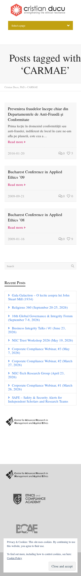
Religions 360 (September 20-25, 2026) (40, 307)
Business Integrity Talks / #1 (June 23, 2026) (37, 330)
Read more (15, 141)
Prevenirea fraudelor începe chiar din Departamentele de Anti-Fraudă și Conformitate (38, 114)
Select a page (18, 25)
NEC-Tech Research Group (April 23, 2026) (36, 375)
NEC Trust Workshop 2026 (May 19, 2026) (42, 340)
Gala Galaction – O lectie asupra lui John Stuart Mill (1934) (39, 297)
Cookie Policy (14, 558)
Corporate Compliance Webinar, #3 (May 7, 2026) (39, 350)
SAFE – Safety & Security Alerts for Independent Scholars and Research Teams (38, 399)
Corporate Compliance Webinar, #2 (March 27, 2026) (40, 363)
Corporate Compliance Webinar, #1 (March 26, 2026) (40, 387)
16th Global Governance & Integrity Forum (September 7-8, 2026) (40, 318)
